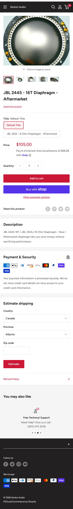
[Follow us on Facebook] (5, 464)
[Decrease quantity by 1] (20, 165)
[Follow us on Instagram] (18, 464)
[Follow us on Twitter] (12, 464)
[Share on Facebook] (47, 208)
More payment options (36, 197)
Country (8, 310)
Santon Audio (12, 107)
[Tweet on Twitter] (60, 208)
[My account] (60, 7)
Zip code (8, 343)
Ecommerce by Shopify (24, 501)
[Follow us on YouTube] (25, 464)
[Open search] (53, 7)
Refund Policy (11, 379)
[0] (67, 7)
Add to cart (36, 178)
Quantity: (8, 165)
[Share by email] (67, 208)
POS (5, 501)
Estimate (13, 364)
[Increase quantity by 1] (38, 165)
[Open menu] (5, 7)
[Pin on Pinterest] (54, 208)
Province (8, 326)
